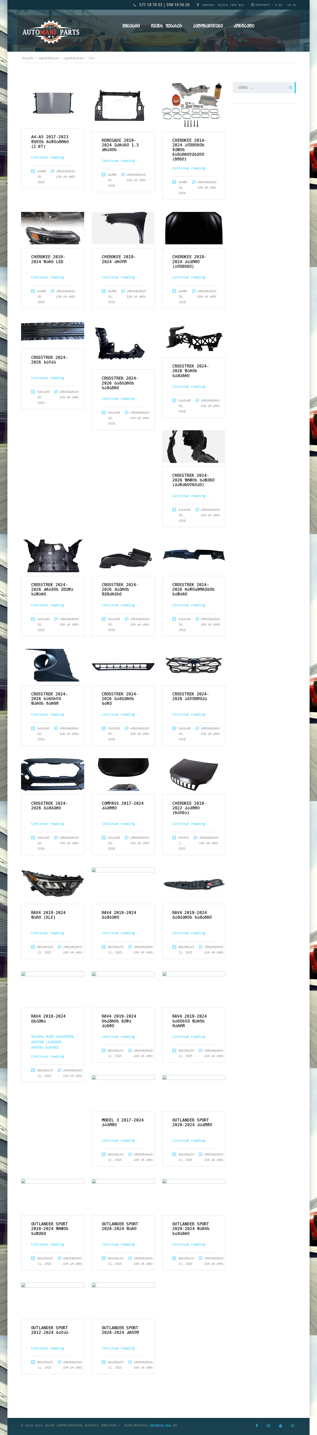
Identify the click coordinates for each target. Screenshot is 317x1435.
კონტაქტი (244, 25)
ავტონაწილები (208, 25)
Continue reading (47, 157)
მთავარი (131, 25)
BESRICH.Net (160, 1425)
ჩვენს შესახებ (166, 25)
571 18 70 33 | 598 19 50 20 (164, 4)
